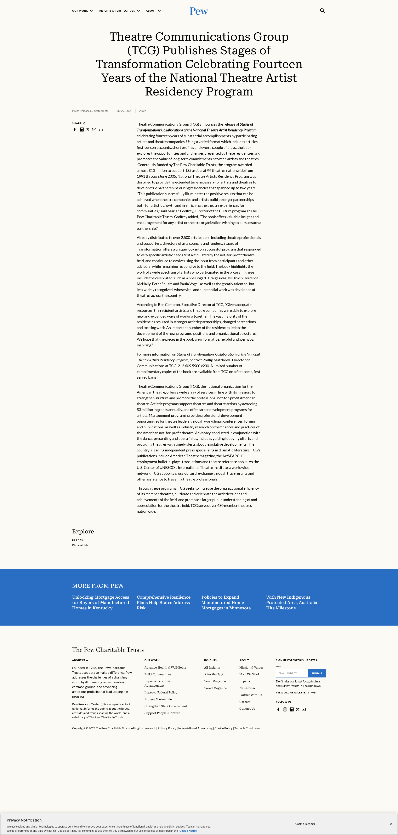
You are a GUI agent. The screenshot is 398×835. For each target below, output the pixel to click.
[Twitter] (298, 709)
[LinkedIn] (291, 709)
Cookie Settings (305, 823)
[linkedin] (81, 129)
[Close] (391, 824)
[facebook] (74, 129)
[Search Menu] (322, 10)
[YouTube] (303, 709)
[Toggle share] (323, 118)
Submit (317, 673)
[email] (94, 129)
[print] (101, 129)
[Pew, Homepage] (199, 10)
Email (279, 666)
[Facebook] (278, 709)
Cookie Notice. (188, 830)
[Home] (108, 649)
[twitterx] (88, 129)
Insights (210, 660)
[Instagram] (285, 709)
